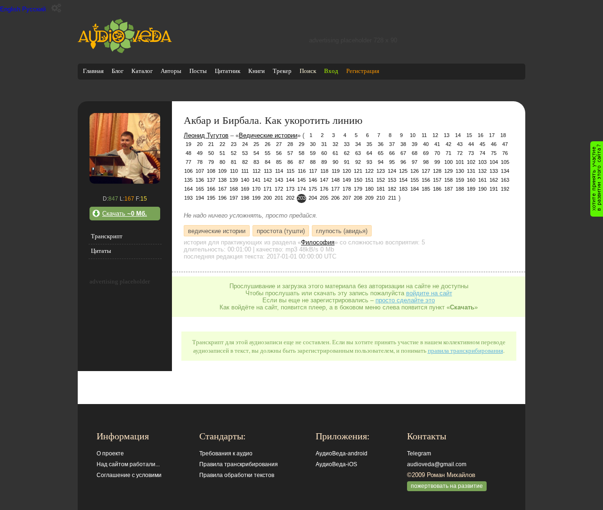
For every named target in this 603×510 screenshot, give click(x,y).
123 (380, 171)
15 (469, 135)
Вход (331, 70)
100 (448, 162)
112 (257, 171)
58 (301, 153)
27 (279, 144)
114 (279, 171)
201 (279, 198)
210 (380, 198)
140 (245, 180)
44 (471, 144)
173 (290, 189)
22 (222, 144)
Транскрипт (106, 236)
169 (245, 189)
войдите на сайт (429, 293)
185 (426, 189)
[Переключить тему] (56, 8)
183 (403, 189)
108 (211, 171)
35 (369, 144)
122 (369, 171)
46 (494, 144)
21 (211, 144)
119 (336, 171)
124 (392, 171)
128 (437, 171)
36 (380, 144)
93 (369, 162)
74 (482, 153)
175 (313, 189)
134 (505, 171)
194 (200, 198)
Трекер (282, 70)
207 (346, 198)
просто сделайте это (405, 300)
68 (414, 153)
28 (290, 144)
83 (256, 162)
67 (403, 153)
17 (492, 135)
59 (313, 153)
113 (268, 171)
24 (245, 144)
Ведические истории (268, 135)
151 (369, 180)
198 (245, 198)
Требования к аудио (226, 453)
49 (200, 153)
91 (347, 162)
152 (380, 180)
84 (267, 162)
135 (188, 180)
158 (448, 180)
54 (256, 153)
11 (424, 135)
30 (313, 144)
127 (426, 171)
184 (414, 189)
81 (233, 162)
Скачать (124, 213)
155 (414, 180)
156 (426, 180)
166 (211, 189)
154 (403, 180)
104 (493, 162)
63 (358, 153)
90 (335, 162)
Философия (317, 242)
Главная (93, 70)
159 (460, 180)
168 (233, 189)
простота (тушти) (281, 230)
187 (448, 189)
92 (358, 162)
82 (245, 162)
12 (435, 135)
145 (301, 180)
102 (471, 162)
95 (392, 162)
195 (211, 198)
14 (458, 135)
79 (211, 162)
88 (313, 162)
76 (505, 153)
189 (471, 189)
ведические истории (216, 230)
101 (460, 162)
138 (222, 180)
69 (426, 153)
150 (358, 180)
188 (460, 189)
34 (358, 144)
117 (313, 171)
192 (505, 189)
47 (505, 144)
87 (301, 162)
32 (335, 144)
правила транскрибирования (465, 350)
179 (358, 189)
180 (369, 189)
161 (482, 180)
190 (482, 189)
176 (324, 189)
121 (358, 171)
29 (301, 144)
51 (222, 153)
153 (392, 180)
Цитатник (227, 70)
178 (346, 189)
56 (279, 153)
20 (200, 144)
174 (301, 189)
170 (256, 189)
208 (358, 198)
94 (380, 162)
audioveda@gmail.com (436, 464)
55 (267, 153)
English (10, 9)
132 (482, 171)
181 (380, 189)
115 (290, 171)
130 (460, 171)
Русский (34, 9)
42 (448, 144)
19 (188, 144)
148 (335, 180)
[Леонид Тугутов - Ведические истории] (125, 181)
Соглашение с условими (129, 475)
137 (211, 180)
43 (460, 144)
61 (335, 153)
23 (233, 144)
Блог (117, 70)
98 (426, 162)
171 (267, 189)
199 (256, 198)
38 (403, 144)
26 (267, 144)
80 (222, 162)
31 (324, 144)
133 (493, 171)
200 (267, 198)
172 (279, 189)
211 (392, 198)
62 (347, 153)
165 (200, 189)
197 (233, 198)
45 (482, 144)
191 (493, 189)
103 (482, 162)
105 (505, 162)
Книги (256, 70)
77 (188, 162)
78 (200, 162)
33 (347, 144)
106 (188, 171)
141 (256, 180)
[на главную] (125, 51)
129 (448, 171)
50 (211, 153)
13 (446, 135)
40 (426, 144)
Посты (198, 70)
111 (245, 171)
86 (290, 162)
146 (313, 180)
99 (437, 162)
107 (200, 171)
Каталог (142, 70)
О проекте (110, 453)
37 (392, 144)
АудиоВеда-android (341, 453)
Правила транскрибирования (238, 464)
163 (505, 180)
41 (437, 144)
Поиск (308, 70)
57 (290, 153)
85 (279, 162)
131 (471, 171)
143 (279, 180)
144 (290, 180)
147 (324, 180)
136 (200, 180)
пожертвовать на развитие (447, 486)
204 (313, 198)
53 (245, 153)
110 (234, 171)
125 (403, 171)
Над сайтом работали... (128, 464)
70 (437, 153)
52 (233, 153)
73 (471, 153)
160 (471, 180)
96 (403, 162)
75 (494, 153)
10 (413, 135)
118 (324, 171)
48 (188, 153)
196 (222, 198)
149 (346, 180)
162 (493, 180)
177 (335, 189)
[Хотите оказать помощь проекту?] (596, 179)
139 (233, 180)
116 (302, 171)
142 (267, 180)
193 (188, 198)
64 (369, 153)
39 (414, 144)
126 (414, 171)
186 (437, 189)
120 (346, 171)
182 (392, 189)
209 (369, 198)
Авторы (171, 70)
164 (188, 189)
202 (290, 198)
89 (324, 162)
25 (256, 144)
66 (392, 153)
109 (222, 171)
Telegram (419, 453)
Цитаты (101, 250)
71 (448, 153)
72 (460, 153)
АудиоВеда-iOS (336, 464)
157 (437, 180)
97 (414, 162)
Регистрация (362, 70)
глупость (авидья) (341, 230)
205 (324, 198)
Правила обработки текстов (236, 475)
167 (222, 189)
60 (324, 153)
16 (480, 135)
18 (503, 135)
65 (380, 153)
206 (335, 198)
